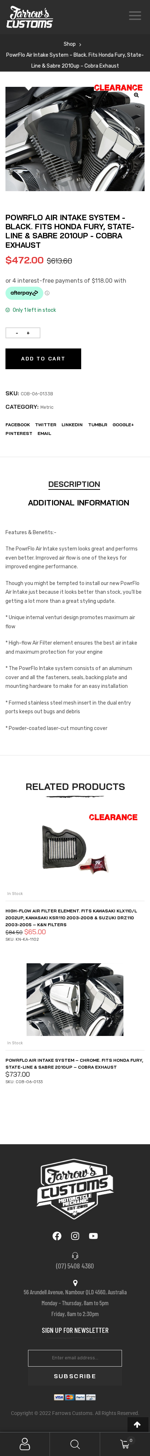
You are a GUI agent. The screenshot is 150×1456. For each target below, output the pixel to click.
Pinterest (18, 433)
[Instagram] (75, 1236)
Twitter (45, 424)
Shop (70, 44)
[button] (138, 1424)
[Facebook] (57, 1236)
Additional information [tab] (78, 502)
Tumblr (97, 424)
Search (75, 1444)
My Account (25, 1444)
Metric (47, 407)
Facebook (17, 424)
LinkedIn (72, 424)
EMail (44, 433)
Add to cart (43, 358)
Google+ (123, 424)
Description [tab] (74, 484)
